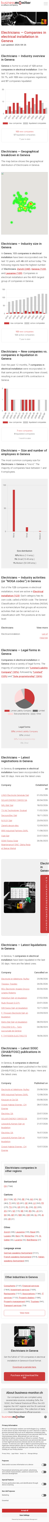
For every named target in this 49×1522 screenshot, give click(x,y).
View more (24, 1313)
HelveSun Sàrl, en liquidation (14, 998)
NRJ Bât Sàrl (7, 805)
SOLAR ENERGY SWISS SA (14, 800)
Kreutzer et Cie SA (9, 1099)
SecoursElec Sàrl (9, 815)
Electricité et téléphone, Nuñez (15, 979)
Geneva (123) (38, 269)
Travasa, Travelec (9, 984)
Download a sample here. (24, 1367)
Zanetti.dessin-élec (10, 825)
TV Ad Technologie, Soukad (14, 810)
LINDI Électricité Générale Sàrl (15, 795)
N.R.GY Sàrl (6, 820)
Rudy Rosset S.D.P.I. (10, 1003)
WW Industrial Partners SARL (14, 830)
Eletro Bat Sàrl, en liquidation (14, 1022)
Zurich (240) (23, 269)
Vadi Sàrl (5, 836)
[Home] (16, 3)
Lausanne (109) (14, 273)
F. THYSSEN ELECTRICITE (14, 1036)
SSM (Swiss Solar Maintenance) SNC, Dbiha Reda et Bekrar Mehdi (15, 844)
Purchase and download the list (24, 1376)
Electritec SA (7, 1113)
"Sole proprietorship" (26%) (27, 676)
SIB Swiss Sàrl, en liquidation (14, 1008)
